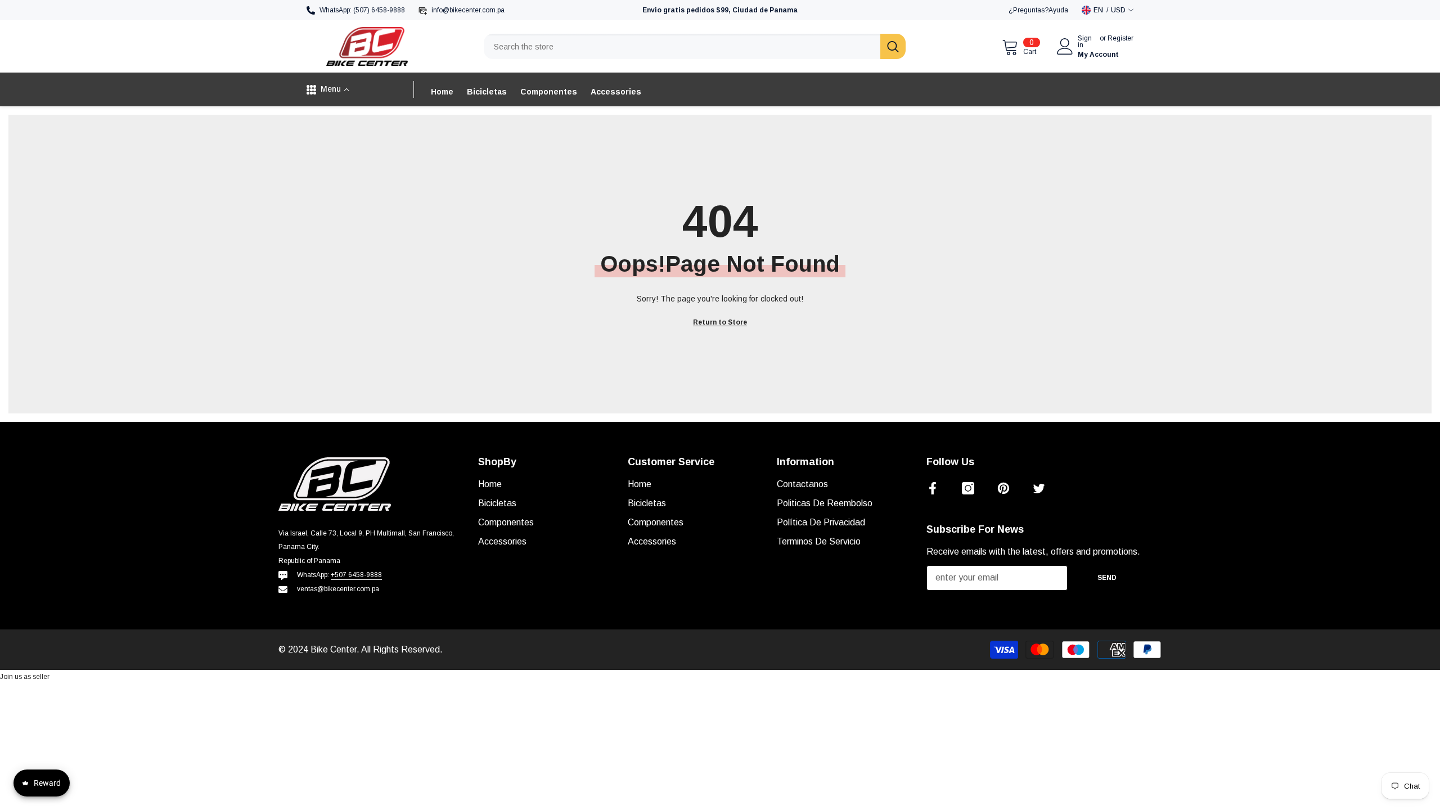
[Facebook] (932, 488)
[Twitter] (1038, 488)
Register (1120, 38)
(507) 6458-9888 (379, 10)
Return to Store (720, 322)
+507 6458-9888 (356, 575)
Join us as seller (25, 677)
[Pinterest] (1003, 488)
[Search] (695, 46)
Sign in (1085, 41)
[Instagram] (968, 488)
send (1107, 578)
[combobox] (682, 46)
